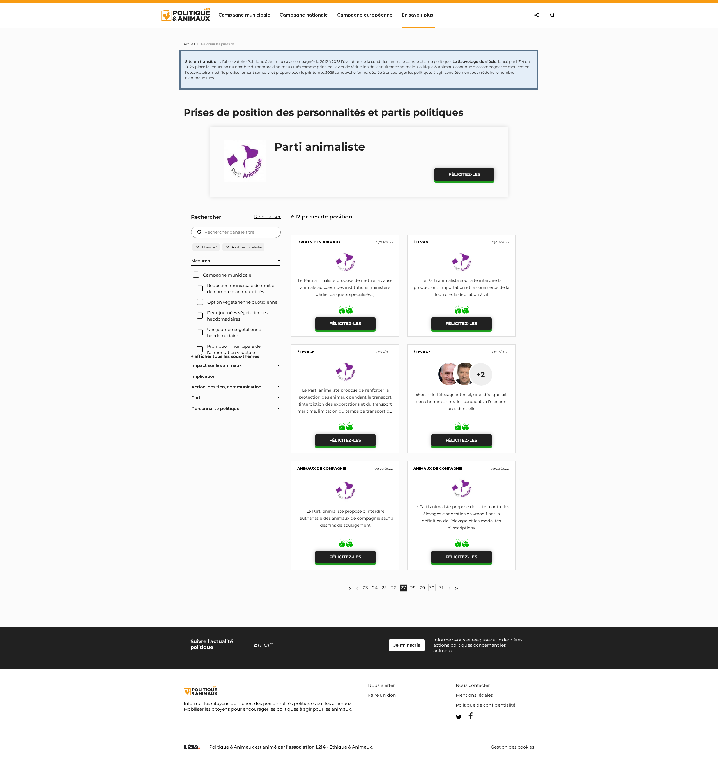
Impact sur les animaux (217, 365)
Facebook (467, 715)
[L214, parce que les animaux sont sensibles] (192, 747)
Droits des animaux (319, 242)
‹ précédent (357, 588)
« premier (350, 588)
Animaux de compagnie (321, 468)
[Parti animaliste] (345, 271)
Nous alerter (381, 685)
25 (384, 587)
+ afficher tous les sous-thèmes (225, 356)
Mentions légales (474, 695)
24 (375, 587)
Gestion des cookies (512, 747)
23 (365, 587)
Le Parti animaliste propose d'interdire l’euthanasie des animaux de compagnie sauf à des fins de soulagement (345, 518)
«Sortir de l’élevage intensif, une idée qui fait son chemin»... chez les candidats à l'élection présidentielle (461, 401)
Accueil (189, 44)
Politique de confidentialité (485, 705)
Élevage (422, 242)
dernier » (457, 588)
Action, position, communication (226, 387)
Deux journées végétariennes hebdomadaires (237, 315)
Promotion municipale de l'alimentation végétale (234, 349)
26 (393, 587)
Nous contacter (473, 685)
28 (413, 587)
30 (431, 587)
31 (441, 587)
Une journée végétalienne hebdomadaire (234, 332)
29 (422, 587)
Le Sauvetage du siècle (474, 61)
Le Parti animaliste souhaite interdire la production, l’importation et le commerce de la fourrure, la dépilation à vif (461, 287)
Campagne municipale (227, 275)
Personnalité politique (216, 408)
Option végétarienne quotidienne (242, 302)
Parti (197, 397)
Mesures (201, 260)
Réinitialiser (267, 216)
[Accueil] (185, 26)
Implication (204, 376)
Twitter (467, 727)
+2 (481, 374)
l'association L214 (306, 747)
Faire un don (382, 695)
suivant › (450, 588)
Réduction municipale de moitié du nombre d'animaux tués (240, 288)
